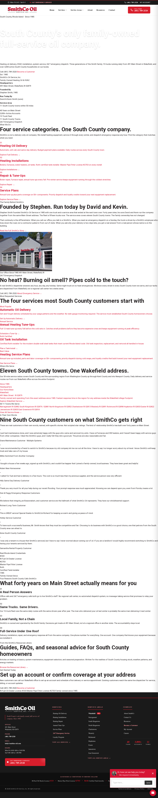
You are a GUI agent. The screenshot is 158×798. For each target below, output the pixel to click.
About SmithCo (129, 713)
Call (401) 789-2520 (8, 72)
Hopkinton (91, 741)
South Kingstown (94, 721)
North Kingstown (94, 725)
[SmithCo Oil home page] (22, 10)
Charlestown (92, 729)
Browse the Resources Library (14, 667)
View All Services (61, 742)
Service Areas (76, 10)
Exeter (90, 745)
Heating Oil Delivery (60, 713)
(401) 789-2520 (132, 2)
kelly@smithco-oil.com (13, 743)
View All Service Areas (11, 412)
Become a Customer (26, 72)
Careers (126, 733)
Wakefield (94, 713)
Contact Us (127, 717)
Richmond (91, 737)
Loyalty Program (58, 737)
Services (61, 10)
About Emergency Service (29, 293)
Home (52, 10)
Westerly (91, 733)
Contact (112, 10)
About (90, 10)
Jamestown (92, 749)
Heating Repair (58, 721)
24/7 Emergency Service (61, 733)
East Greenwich (93, 753)
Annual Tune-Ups (59, 725)
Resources (100, 10)
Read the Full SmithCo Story (13, 230)
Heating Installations (59, 717)
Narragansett (92, 717)
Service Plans (57, 729)
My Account (145, 2)
